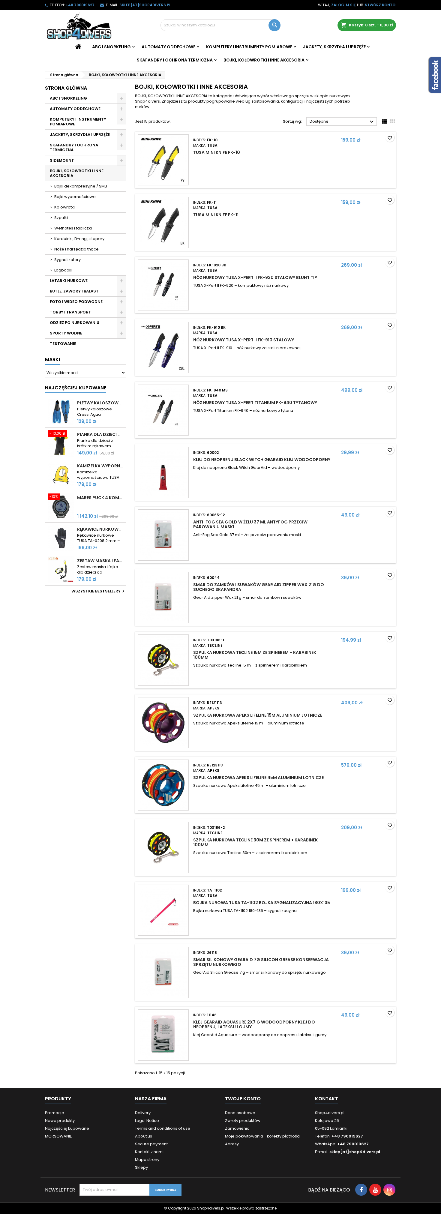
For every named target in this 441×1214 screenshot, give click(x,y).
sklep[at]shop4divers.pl (145, 4)
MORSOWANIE (58, 1136)
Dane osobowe (240, 1113)
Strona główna (66, 88)
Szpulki (61, 217)
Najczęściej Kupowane (75, 387)
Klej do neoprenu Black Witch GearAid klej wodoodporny (261, 460)
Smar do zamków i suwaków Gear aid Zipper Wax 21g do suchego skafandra (258, 587)
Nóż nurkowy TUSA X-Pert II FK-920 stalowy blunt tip (255, 277)
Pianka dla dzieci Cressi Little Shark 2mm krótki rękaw (100, 434)
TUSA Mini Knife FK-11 (215, 215)
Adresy (232, 1144)
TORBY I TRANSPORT (70, 312)
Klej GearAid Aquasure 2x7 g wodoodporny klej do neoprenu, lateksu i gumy (254, 1024)
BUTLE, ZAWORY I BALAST (74, 291)
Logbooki (63, 270)
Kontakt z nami (149, 1152)
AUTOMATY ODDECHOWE (168, 47)
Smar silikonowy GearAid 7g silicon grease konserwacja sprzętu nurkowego (261, 962)
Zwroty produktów (242, 1120)
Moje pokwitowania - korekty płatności (262, 1136)
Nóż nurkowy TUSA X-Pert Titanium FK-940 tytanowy (255, 403)
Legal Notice (147, 1120)
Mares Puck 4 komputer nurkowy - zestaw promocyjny (100, 497)
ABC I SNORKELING (111, 47)
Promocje (54, 1113)
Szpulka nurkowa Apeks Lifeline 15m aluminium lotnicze (257, 715)
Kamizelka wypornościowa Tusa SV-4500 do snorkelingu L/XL (100, 465)
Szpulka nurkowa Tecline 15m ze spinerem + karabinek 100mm (254, 654)
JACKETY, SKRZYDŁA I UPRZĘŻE (334, 47)
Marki (52, 359)
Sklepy (141, 1167)
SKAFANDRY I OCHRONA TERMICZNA (175, 60)
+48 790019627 (80, 4)
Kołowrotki (64, 207)
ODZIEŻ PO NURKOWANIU (74, 322)
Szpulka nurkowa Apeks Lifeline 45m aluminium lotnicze (258, 778)
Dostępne (342, 121)
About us (143, 1136)
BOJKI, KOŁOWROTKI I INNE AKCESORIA (264, 60)
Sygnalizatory (67, 259)
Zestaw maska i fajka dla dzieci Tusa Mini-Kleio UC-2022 (100, 560)
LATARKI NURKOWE (69, 280)
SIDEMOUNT (62, 160)
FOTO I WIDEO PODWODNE (76, 301)
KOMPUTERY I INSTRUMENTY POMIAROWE (249, 47)
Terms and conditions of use (162, 1128)
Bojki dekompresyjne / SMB (80, 186)
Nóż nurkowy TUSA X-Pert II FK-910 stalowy (243, 340)
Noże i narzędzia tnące (76, 249)
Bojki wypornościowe (75, 196)
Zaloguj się (343, 4)
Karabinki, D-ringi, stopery (79, 238)
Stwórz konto (380, 4)
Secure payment (151, 1144)
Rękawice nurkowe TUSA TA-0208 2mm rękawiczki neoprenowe (100, 529)
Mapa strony (147, 1159)
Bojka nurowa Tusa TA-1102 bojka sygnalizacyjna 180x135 (261, 903)
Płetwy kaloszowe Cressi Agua (100, 402)
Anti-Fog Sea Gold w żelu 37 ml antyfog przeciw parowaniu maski (250, 524)
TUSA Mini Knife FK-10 (216, 152)
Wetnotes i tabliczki (73, 228)
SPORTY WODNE (66, 333)
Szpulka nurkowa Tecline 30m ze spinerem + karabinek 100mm (255, 842)
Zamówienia (237, 1128)
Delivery (143, 1113)
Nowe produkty (60, 1120)
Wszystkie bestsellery (98, 591)
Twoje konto (243, 1098)
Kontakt (326, 1098)
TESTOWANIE (63, 343)
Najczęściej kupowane (67, 1128)
